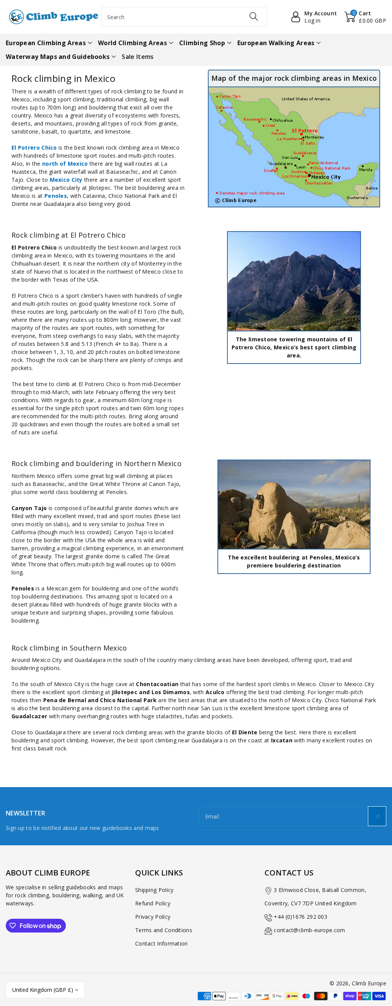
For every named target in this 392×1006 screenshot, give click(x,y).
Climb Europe (369, 983)
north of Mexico (65, 163)
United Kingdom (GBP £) (42, 989)
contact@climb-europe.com (309, 930)
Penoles (55, 195)
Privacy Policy (152, 916)
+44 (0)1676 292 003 (300, 916)
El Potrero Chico (34, 147)
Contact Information (161, 943)
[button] (365, 16)
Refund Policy (152, 903)
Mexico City (66, 179)
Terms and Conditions (163, 930)
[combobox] (184, 16)
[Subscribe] (377, 816)
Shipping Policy (154, 889)
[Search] (253, 16)
